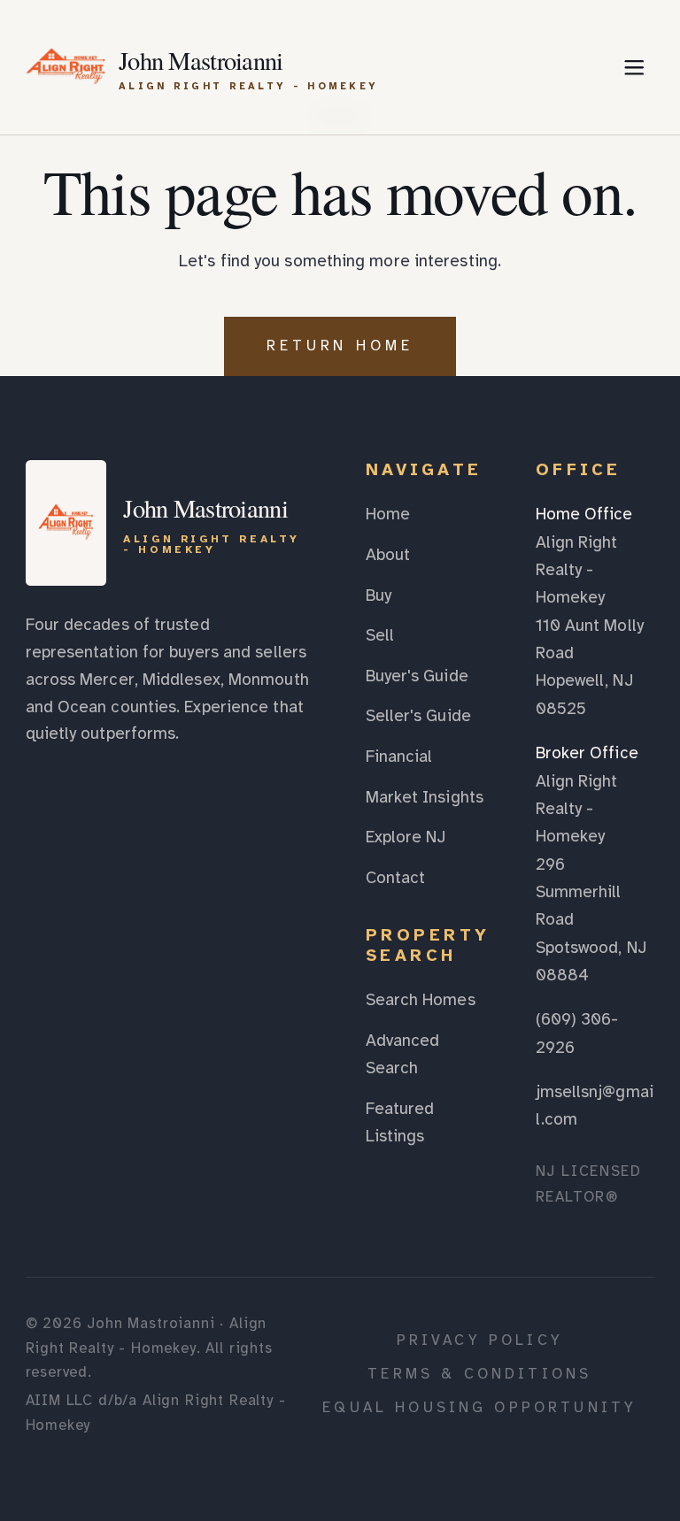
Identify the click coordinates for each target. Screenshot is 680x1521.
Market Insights (424, 797)
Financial (399, 756)
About (388, 554)
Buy (378, 595)
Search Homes (420, 999)
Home (388, 514)
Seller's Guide (418, 715)
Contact (396, 877)
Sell (380, 635)
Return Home (340, 345)
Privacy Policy (480, 1340)
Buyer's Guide (417, 676)
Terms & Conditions (479, 1373)
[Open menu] (634, 67)
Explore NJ (406, 837)
